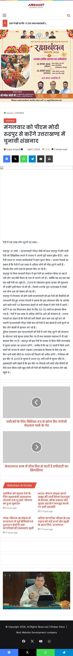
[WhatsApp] (23, 158)
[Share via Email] (40, 158)
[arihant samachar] (36, 6)
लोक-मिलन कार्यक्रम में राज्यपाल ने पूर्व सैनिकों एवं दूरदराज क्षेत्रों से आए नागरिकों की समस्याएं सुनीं (18, 523)
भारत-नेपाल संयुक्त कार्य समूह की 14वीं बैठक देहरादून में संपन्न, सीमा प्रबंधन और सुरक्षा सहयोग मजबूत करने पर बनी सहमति (54, 500)
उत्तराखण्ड (19, 113)
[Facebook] (6, 158)
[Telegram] (32, 158)
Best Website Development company (36, 632)
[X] (15, 158)
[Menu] (4, 15)
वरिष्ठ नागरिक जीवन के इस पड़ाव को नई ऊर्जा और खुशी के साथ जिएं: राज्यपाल (54, 521)
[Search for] (68, 15)
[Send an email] (22, 149)
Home (9, 113)
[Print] (49, 158)
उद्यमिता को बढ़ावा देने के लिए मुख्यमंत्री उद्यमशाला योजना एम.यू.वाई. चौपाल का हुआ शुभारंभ (17, 498)
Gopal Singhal (13, 149)
